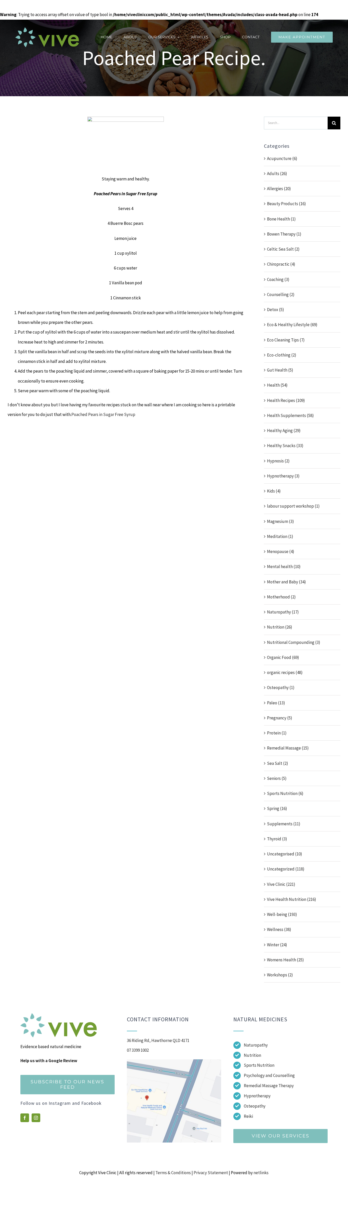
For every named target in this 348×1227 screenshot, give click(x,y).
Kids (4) (274, 491)
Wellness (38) (279, 929)
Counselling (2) (281, 294)
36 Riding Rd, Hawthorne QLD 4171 (158, 1040)
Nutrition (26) (279, 627)
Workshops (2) (280, 975)
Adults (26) (277, 173)
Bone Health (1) (281, 219)
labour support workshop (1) (293, 506)
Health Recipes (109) (286, 400)
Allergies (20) (279, 188)
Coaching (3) (278, 279)
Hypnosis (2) (278, 461)
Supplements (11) (283, 824)
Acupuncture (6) (282, 158)
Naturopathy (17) (283, 612)
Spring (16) (277, 808)
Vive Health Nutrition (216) (291, 899)
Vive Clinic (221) (281, 884)
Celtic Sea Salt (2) (283, 249)
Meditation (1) (280, 536)
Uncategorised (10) (284, 854)
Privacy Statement (211, 1172)
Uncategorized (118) (285, 869)
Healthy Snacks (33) (285, 445)
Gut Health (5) (280, 370)
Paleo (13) (276, 703)
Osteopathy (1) (281, 687)
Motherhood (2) (281, 597)
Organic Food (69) (283, 657)
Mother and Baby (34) (286, 582)
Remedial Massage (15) (288, 748)
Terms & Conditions (173, 1172)
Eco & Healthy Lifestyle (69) (292, 324)
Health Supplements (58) (290, 415)
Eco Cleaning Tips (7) (286, 340)
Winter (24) (277, 945)
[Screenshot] (174, 1061)
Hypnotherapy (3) (283, 476)
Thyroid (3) (277, 839)
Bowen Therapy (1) (284, 234)
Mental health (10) (284, 566)
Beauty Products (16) (286, 203)
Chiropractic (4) (281, 264)
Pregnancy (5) (279, 718)
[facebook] (24, 1117)
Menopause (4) (280, 551)
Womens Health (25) (285, 960)
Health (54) (277, 385)
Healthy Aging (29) (284, 430)
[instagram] (36, 1117)
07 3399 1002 (138, 1050)
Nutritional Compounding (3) (293, 642)
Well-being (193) (282, 914)
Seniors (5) (277, 778)
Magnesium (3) (280, 521)
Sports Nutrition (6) (285, 793)
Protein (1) (277, 733)
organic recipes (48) (285, 672)
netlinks (261, 1172)
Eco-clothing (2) (281, 355)
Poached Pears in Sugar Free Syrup (103, 414)
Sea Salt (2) (277, 763)
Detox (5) (275, 309)
